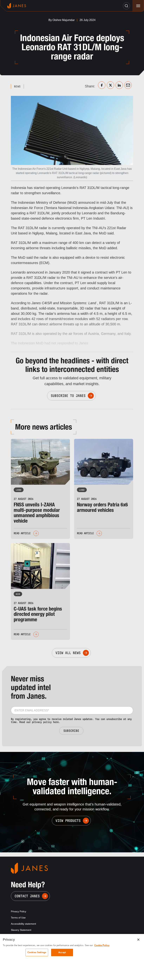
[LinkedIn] (119, 85)
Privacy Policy (18, 911)
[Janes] (16, 5)
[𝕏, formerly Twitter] (110, 85)
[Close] (138, 939)
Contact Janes (27, 896)
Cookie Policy (101, 945)
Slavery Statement (21, 930)
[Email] (128, 85)
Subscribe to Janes (68, 396)
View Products (68, 821)
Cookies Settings (36, 952)
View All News (68, 653)
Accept (62, 952)
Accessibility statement (23, 923)
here (56, 722)
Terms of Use (18, 917)
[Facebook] (101, 85)
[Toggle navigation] (138, 5)
